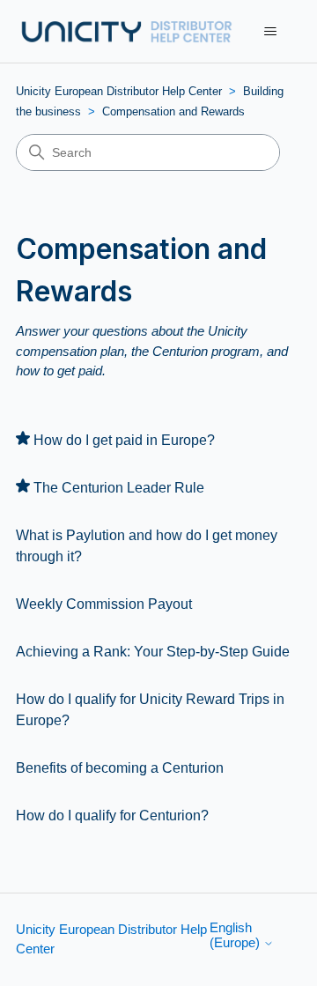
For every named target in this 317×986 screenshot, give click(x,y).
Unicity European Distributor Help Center (119, 91)
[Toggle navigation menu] (270, 32)
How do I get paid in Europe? (124, 440)
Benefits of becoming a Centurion (120, 767)
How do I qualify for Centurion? (112, 815)
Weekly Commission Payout (104, 604)
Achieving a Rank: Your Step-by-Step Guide (153, 651)
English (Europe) (236, 935)
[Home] (126, 31)
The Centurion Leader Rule (118, 487)
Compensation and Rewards (173, 111)
